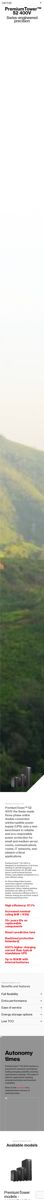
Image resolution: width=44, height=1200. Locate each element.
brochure (21, 1087)
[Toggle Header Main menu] (22, 2)
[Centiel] (8, 3)
